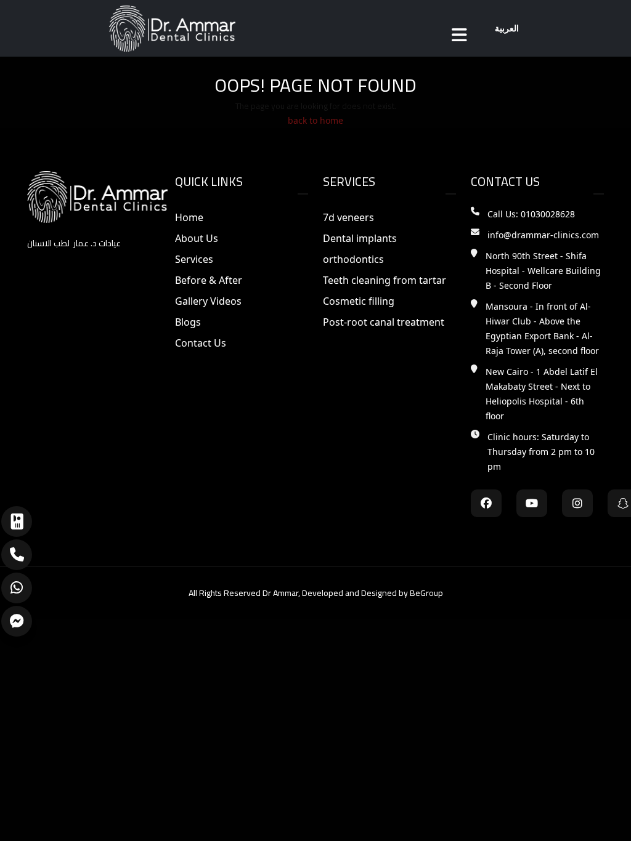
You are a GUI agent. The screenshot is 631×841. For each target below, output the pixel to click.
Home (189, 217)
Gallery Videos (208, 301)
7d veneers (348, 217)
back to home (315, 120)
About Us (196, 238)
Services (194, 259)
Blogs (188, 322)
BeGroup (426, 593)
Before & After (208, 280)
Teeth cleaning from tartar (384, 280)
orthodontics (353, 259)
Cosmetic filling (358, 301)
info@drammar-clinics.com (543, 235)
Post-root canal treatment (383, 322)
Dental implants (360, 238)
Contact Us (200, 343)
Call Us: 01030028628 (531, 214)
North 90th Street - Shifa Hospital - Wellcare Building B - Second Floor (543, 270)
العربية (507, 28)
